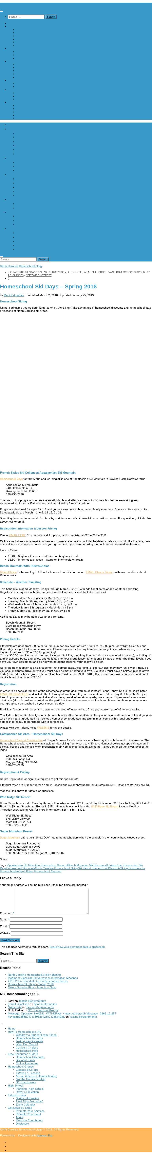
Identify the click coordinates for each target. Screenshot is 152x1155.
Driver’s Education (27, 86)
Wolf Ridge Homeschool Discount (40, 871)
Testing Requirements (29, 35)
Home (11, 23)
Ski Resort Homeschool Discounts (99, 868)
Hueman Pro (44, 1135)
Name (4, 919)
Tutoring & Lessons (28, 67)
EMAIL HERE (17, 535)
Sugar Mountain (10, 837)
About (19, 111)
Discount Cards (25, 54)
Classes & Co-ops (27, 64)
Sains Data (15, 1007)
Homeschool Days (102, 272)
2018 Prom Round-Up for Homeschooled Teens (37, 981)
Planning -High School (30, 83)
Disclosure (22, 118)
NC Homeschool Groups (43, 1010)
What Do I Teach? (27, 39)
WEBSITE (43, 727)
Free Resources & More (23, 48)
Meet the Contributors (29, 115)
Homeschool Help (27, 45)
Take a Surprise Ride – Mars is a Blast (32, 987)
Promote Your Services (30, 105)
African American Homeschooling (36, 70)
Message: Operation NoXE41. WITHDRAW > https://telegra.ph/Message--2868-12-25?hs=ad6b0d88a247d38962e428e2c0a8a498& (62, 1015)
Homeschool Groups (21, 61)
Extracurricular (17, 89)
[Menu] (1, 11)
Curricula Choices (27, 42)
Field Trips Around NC (29, 96)
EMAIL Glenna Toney (99, 572)
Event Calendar (25, 99)
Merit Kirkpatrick (14, 295)
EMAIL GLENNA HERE (14, 694)
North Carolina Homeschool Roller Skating (34, 974)
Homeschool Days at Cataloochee (21, 740)
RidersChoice (8, 572)
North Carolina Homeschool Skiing (56, 868)
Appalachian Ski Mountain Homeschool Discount (37, 865)
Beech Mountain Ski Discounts (87, 865)
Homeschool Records (29, 32)
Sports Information (27, 92)
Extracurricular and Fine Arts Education (36, 272)
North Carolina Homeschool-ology (21, 4)
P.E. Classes (16, 275)
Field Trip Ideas (77, 272)
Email (4, 926)
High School (15, 80)
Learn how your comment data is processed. (77, 946)
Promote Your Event (28, 108)
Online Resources (27, 58)
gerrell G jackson (18, 1004)
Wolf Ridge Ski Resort (104, 806)
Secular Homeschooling (31, 73)
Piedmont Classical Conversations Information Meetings (43, 977)
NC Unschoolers (26, 77)
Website (5, 933)
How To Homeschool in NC (24, 26)
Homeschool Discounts (30, 51)
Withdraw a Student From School (36, 29)
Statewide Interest (38, 275)
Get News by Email (20, 102)
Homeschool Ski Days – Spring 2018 (31, 984)
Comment (7, 913)
